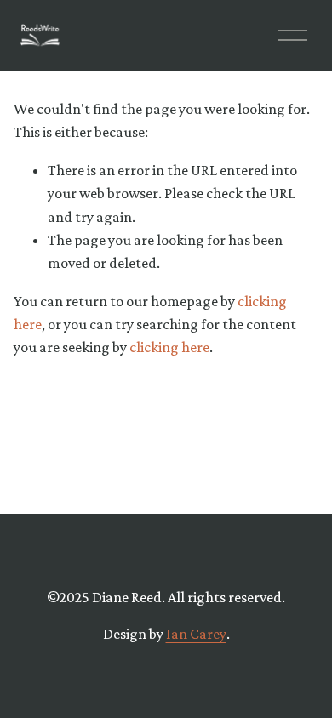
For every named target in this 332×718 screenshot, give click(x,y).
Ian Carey (196, 633)
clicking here (169, 347)
